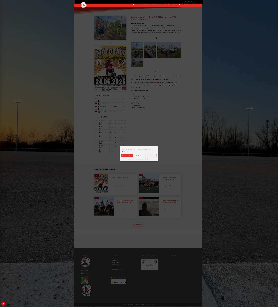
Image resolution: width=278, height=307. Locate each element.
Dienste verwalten (125, 151)
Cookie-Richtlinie (131, 159)
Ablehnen (138, 155)
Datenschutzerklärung (139, 159)
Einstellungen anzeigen (150, 155)
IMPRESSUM (147, 159)
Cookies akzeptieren (127, 155)
